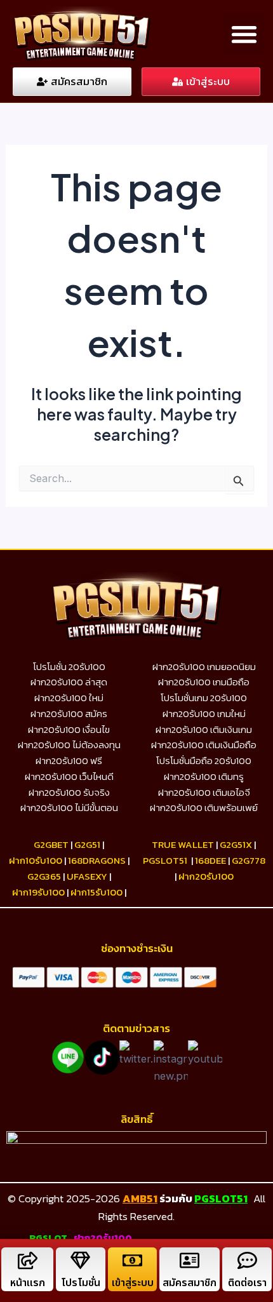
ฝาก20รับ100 (206, 876)
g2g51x (236, 844)
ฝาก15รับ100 (96, 892)
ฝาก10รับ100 (35, 860)
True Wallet (183, 844)
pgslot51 (165, 860)
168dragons (97, 860)
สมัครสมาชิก (189, 1283)
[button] (244, 34)
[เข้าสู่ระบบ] (132, 1260)
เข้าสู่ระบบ (133, 1283)
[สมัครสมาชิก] (189, 1260)
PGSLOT (48, 1237)
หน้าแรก (27, 1283)
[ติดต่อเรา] (247, 1260)
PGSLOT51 (221, 1198)
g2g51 (87, 844)
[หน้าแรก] (27, 1260)
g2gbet (51, 844)
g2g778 (248, 860)
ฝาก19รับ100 (38, 892)
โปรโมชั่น (80, 1283)
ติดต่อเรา (247, 1283)
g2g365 (44, 876)
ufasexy (87, 876)
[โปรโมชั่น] (80, 1260)
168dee (210, 860)
